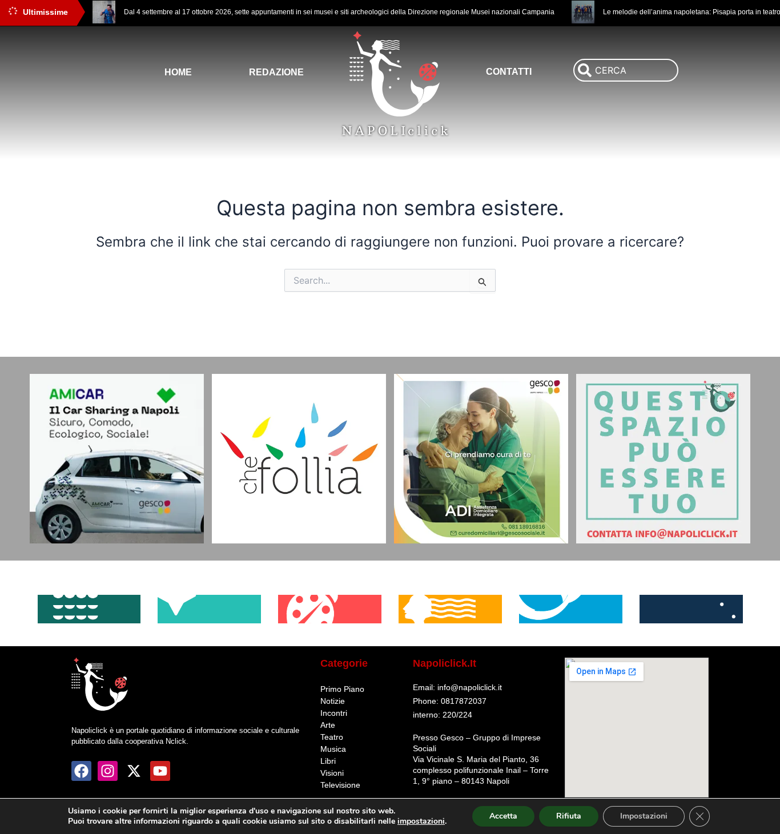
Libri (328, 760)
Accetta (503, 816)
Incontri (333, 713)
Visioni (332, 772)
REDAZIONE (276, 72)
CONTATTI (509, 71)
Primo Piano (342, 689)
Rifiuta (568, 816)
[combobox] (625, 70)
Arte (327, 725)
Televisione (340, 784)
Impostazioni (644, 816)
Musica (333, 749)
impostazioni (421, 821)
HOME (178, 72)
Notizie (332, 701)
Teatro (331, 737)
